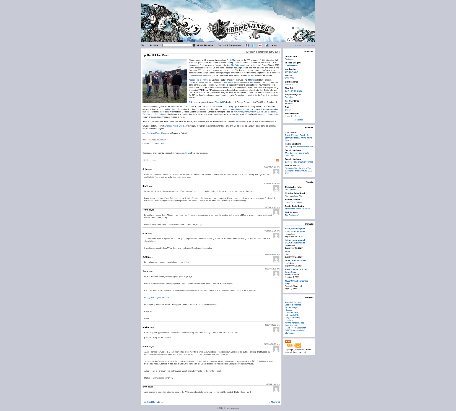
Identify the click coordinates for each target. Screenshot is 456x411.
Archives (154, 45)
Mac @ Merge (230, 82)
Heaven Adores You (293, 196)
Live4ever (289, 319)
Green (288, 109)
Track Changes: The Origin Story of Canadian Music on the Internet (298, 138)
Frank (145, 210)
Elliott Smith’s (220, 102)
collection (299, 119)
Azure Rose (290, 272)
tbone (145, 186)
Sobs (287, 251)
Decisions (289, 84)
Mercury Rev (250, 112)
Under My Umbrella (293, 90)
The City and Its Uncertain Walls (299, 146)
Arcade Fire (194, 80)
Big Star (171, 109)
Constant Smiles (298, 260)
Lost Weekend (291, 65)
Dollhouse (289, 59)
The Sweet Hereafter (151, 402)
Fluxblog (288, 309)
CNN (191, 102)
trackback (186, 153)
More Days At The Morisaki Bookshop (297, 154)
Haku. (287, 228)
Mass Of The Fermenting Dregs (296, 282)
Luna (287, 260)
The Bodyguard (291, 215)
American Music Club (156, 133)
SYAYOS (288, 231)
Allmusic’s (207, 80)
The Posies (211, 107)
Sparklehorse (160, 114)
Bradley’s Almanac (293, 304)
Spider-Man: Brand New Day (297, 208)
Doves (191, 107)
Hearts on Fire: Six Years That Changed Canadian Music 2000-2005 (299, 171)
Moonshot (275, 402)
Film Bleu (289, 103)
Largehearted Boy (292, 317)
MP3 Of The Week (205, 45)
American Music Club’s (174, 126)
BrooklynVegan (291, 307)
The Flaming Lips (230, 107)
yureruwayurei (298, 228)
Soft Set (303, 269)
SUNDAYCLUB (291, 71)
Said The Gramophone (295, 330)
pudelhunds (299, 231)
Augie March (232, 60)
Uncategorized (158, 143)
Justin (145, 257)
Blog (143, 45)
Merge (252, 80)
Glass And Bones (292, 116)
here (161, 109)
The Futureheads (238, 65)
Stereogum (289, 332)
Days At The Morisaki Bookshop (299, 161)
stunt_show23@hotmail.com (156, 297)
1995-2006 (289, 78)
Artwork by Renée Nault (305, 45)
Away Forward (292, 269)
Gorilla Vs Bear (291, 312)
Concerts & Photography (229, 45)
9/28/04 (272, 167)
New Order (238, 112)
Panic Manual (291, 325)
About (274, 45)
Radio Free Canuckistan (295, 327)
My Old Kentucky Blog (294, 322)
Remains (289, 97)
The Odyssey (291, 189)
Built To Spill (262, 112)
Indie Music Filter (292, 315)
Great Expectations (293, 202)
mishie (145, 327)
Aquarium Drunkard (293, 302)
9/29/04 (272, 384)
